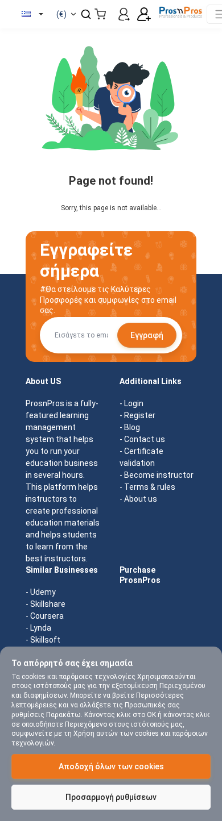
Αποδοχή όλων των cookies (111, 766)
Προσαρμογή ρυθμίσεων (111, 797)
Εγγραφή (146, 335)
